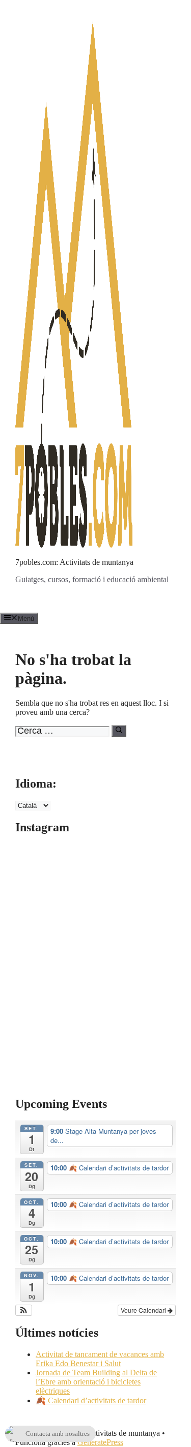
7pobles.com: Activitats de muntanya (74, 562)
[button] (24, 1310)
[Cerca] (119, 730)
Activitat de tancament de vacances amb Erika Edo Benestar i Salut (100, 1359)
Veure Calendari (144, 1310)
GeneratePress (100, 1442)
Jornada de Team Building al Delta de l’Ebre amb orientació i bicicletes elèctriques (96, 1381)
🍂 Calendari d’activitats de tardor (91, 1400)
